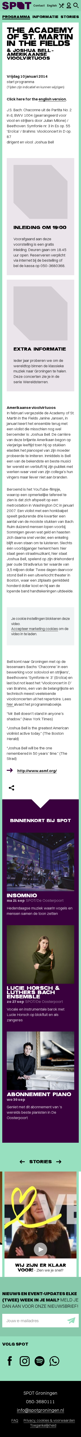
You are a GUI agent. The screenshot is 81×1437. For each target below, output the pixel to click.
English (52, 5)
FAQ (14, 1420)
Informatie (45, 16)
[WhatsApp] (54, 1362)
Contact (39, 5)
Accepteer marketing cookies (34, 628)
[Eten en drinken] (61, 7)
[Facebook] (9, 1361)
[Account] (69, 7)
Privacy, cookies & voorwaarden (49, 1420)
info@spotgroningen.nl (40, 1410)
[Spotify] (39, 1362)
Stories (70, 16)
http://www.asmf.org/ (37, 770)
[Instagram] (24, 1362)
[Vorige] (22, 1162)
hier (10, 704)
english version (52, 99)
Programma (16, 16)
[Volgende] (59, 1162)
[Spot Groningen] (16, 5)
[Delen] (11, 788)
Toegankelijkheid (43, 1425)
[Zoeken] (76, 7)
